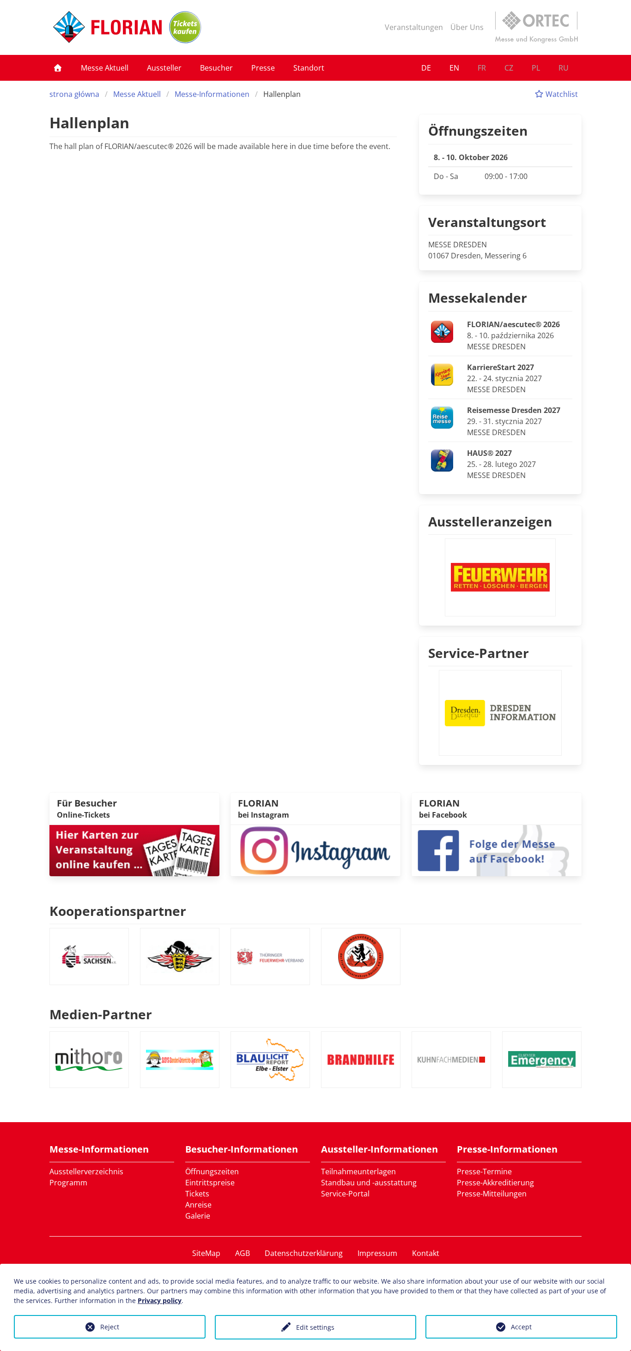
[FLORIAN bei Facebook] (497, 850)
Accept (521, 1326)
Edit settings (315, 1327)
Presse (263, 68)
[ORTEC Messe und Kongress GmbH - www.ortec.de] (536, 27)
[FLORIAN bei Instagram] (315, 850)
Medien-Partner (100, 1014)
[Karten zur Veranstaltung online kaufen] (134, 850)
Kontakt (425, 1253)
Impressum (377, 1253)
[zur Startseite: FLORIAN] (107, 27)
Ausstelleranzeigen (490, 521)
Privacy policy (160, 1300)
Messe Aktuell (104, 68)
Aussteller (164, 68)
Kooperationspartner (117, 911)
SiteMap (206, 1253)
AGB (242, 1253)
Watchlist (561, 94)
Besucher (216, 68)
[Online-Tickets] (185, 27)
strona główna (74, 94)
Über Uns (467, 27)
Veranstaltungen (414, 27)
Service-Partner (478, 653)
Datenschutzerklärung (304, 1253)
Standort (308, 68)
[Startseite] (58, 68)
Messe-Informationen (212, 94)
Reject (109, 1326)
